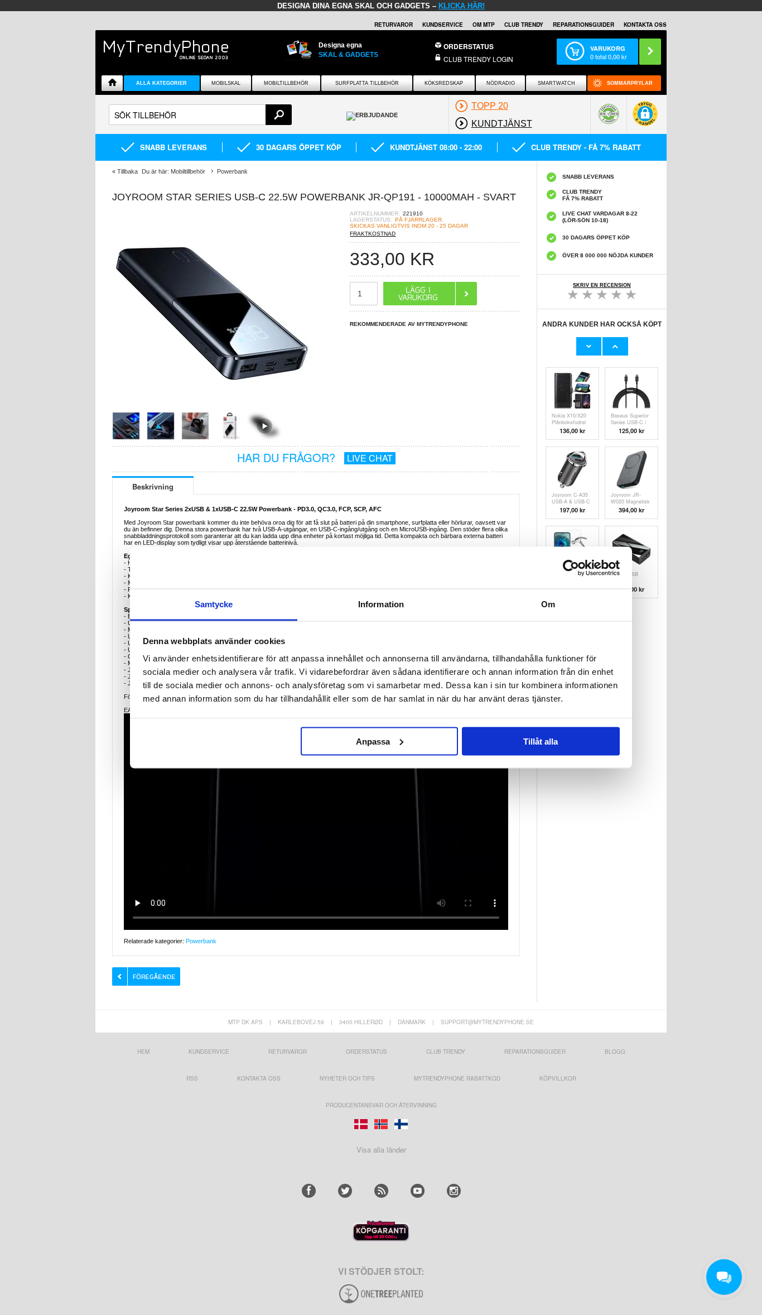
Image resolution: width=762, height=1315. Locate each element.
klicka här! (461, 6)
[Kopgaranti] (381, 1238)
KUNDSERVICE (442, 24)
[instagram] (454, 1191)
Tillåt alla (540, 741)
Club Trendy (523, 24)
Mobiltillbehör (286, 83)
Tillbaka (127, 171)
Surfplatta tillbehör (367, 83)
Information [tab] (381, 604)
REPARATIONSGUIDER (583, 24)
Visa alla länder (381, 1149)
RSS (192, 1078)
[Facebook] (309, 1191)
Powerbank (201, 941)
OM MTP (483, 24)
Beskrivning (152, 486)
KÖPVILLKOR (557, 1078)
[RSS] (381, 1191)
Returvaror (287, 1051)
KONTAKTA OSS (645, 24)
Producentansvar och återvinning (381, 1105)
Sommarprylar (630, 83)
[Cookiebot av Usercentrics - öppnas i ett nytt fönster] (571, 567)
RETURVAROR (393, 24)
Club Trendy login (478, 59)
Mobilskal (225, 83)
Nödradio (500, 83)
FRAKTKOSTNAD (373, 234)
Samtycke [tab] (214, 604)
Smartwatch (556, 83)
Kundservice (209, 1051)
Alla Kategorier (161, 83)
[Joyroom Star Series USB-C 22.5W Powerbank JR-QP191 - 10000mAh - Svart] (212, 408)
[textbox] (200, 114)
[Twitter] (345, 1191)
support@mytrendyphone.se (487, 1022)
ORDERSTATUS (468, 46)
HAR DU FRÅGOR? (315, 457)
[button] (645, 119)
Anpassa (373, 741)
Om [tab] (548, 604)
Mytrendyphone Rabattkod (457, 1078)
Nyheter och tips (347, 1078)
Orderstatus (366, 1051)
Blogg (615, 1051)
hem (143, 1051)
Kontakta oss (259, 1078)
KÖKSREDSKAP (444, 83)
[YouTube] (418, 1191)
